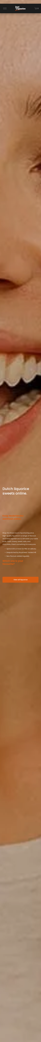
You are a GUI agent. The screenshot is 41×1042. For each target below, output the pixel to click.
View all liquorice (21, 580)
